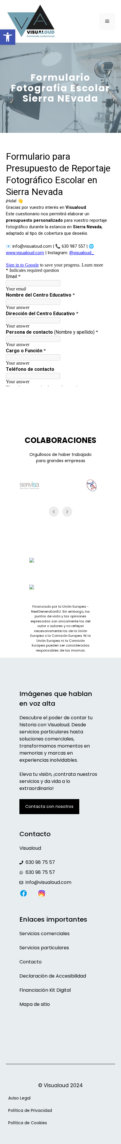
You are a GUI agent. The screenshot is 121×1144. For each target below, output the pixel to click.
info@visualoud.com (48, 882)
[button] (7, 37)
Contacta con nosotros (49, 806)
